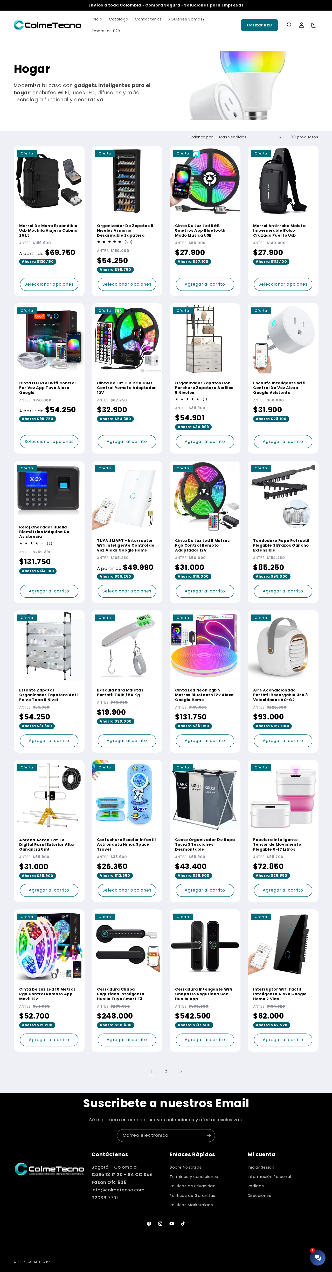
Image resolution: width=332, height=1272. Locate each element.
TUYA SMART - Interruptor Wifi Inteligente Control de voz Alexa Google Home (126, 545)
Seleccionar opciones (48, 284)
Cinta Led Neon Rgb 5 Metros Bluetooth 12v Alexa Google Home (204, 695)
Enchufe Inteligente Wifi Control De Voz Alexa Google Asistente (279, 388)
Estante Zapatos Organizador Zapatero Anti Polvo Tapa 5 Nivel (48, 695)
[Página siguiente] (181, 1071)
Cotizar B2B (259, 25)
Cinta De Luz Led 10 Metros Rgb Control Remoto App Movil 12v (47, 994)
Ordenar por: (201, 137)
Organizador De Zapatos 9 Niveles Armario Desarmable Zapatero (125, 230)
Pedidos (256, 1186)
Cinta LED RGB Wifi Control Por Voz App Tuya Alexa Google (47, 388)
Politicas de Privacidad (193, 1186)
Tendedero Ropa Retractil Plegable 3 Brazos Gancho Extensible (281, 545)
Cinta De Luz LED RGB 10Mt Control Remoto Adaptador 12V (126, 388)
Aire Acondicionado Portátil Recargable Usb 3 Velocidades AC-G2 (280, 695)
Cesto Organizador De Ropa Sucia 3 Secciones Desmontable (205, 844)
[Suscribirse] (209, 1135)
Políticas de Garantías (192, 1195)
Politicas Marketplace (191, 1204)
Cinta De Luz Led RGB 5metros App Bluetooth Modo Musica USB (200, 230)
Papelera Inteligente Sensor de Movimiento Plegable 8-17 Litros (277, 844)
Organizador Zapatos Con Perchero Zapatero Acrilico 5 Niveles (204, 388)
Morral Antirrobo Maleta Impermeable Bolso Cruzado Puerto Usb (279, 230)
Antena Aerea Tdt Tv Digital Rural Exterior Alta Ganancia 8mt (46, 844)
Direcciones (259, 1195)
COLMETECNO (38, 1262)
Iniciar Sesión (261, 1167)
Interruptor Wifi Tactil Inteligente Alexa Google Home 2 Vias (280, 994)
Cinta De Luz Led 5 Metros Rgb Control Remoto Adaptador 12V (202, 545)
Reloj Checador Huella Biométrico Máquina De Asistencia (44, 532)
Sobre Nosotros (186, 1167)
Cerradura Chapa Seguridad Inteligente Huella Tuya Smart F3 (120, 994)
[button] (289, 25)
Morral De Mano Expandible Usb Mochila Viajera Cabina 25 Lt (48, 230)
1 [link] (151, 1071)
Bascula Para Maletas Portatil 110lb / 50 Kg (120, 692)
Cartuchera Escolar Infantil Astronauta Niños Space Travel (126, 844)
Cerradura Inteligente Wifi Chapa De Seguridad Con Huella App (203, 994)
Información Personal (269, 1176)
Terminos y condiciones (194, 1176)
